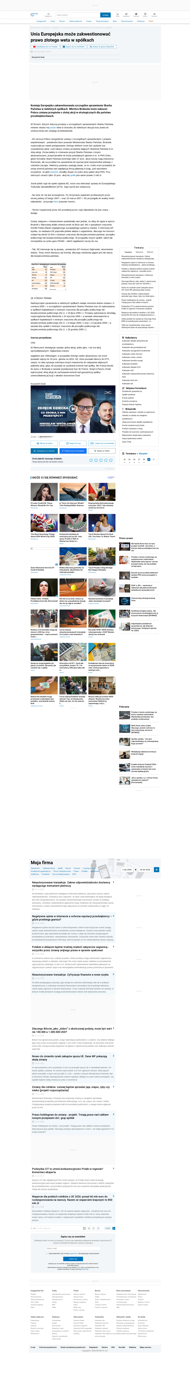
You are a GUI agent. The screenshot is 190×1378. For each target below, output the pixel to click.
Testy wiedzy (56, 1339)
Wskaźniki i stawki (123, 1317)
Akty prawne (78, 1317)
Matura (54, 1333)
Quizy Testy (126, 442)
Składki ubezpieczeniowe (125, 1326)
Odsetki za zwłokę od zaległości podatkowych (134, 417)
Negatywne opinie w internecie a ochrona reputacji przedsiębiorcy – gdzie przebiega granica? (137, 264)
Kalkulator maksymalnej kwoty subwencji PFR (138, 375)
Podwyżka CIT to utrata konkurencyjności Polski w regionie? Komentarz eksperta (137, 307)
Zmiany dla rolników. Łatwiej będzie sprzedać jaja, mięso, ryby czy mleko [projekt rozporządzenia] (138, 295)
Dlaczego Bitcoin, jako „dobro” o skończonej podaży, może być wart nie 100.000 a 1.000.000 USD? (138, 282)
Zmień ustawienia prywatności (72, 1347)
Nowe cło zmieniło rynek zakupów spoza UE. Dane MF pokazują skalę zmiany (137, 289)
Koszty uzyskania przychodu (133, 425)
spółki (73, 175)
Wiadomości (142, 1294)
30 (154, 459)
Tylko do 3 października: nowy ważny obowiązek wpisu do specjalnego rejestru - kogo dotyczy (138, 326)
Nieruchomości (127, 21)
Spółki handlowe (128, 395)
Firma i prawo (126, 538)
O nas (33, 1347)
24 (125, 459)
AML (118, 1307)
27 (139, 459)
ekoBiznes (35, 874)
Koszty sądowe (128, 398)
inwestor (54, 172)
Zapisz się (73, 1259)
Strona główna (36, 27)
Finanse (77, 868)
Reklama (132, 1347)
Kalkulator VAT (128, 370)
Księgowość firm (37, 1291)
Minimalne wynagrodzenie (125, 1323)
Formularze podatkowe (146, 1331)
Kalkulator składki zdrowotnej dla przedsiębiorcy (135, 342)
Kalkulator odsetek (101, 1328)
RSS (113, 1347)
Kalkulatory (131, 337)
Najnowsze (139, 252)
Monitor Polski (78, 1323)
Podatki (85, 871)
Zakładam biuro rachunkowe (126, 1294)
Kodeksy (76, 1333)
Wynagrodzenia (57, 1297)
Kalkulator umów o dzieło (132, 357)
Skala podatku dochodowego (126, 1333)
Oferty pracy (142, 1336)
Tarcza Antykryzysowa (60, 874)
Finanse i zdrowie (101, 1307)
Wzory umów (142, 1328)
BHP (53, 1305)
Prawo (88, 21)
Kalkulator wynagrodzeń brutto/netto (136, 351)
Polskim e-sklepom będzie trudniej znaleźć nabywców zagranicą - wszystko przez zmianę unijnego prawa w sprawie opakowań (138, 270)
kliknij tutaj (85, 1269)
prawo (53, 127)
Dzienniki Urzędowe (80, 1326)
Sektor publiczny (75, 21)
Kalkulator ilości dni (129, 380)
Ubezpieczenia (57, 1299)
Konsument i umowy (81, 1299)
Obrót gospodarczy (37, 1299)
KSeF (151, 21)
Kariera (105, 1347)
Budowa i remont (144, 1302)
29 (149, 459)
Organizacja (35, 1320)
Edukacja (140, 21)
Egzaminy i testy (57, 1328)
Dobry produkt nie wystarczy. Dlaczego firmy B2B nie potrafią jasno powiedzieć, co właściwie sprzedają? (138, 320)
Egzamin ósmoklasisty (60, 1336)
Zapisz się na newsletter (104, 443)
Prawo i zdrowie (79, 1310)
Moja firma (46, 27)
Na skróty (141, 1317)
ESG (74, 874)
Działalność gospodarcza (132, 391)
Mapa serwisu (145, 1347)
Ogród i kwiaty (143, 1305)
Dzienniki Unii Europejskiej (83, 1328)
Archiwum (141, 1323)
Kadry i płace (35, 1331)
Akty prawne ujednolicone (82, 1331)
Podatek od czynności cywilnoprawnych (137, 432)
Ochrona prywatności (48, 1347)
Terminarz (131, 453)
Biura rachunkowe (123, 1291)
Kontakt (122, 1347)
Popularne (128, 252)
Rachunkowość (36, 1297)
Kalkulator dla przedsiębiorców (134, 347)
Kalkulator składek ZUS (131, 367)
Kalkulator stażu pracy (102, 1331)
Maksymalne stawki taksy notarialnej (136, 435)
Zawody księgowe (37, 1305)
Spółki (60, 868)
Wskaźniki (130, 408)
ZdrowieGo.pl (142, 1320)
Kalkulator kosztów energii (132, 361)
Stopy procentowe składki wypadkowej (137, 422)
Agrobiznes (94, 871)
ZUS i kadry (35, 1302)
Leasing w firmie (89, 868)
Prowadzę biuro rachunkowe (126, 1297)
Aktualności (56, 27)
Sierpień (143, 453)
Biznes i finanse (100, 1294)
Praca (76, 1305)
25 (129, 459)
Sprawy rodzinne (79, 1294)
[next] (113, 1228)
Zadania (33, 1326)
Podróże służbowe (122, 1328)
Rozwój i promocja (37, 1328)
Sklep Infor (77, 1307)
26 (134, 459)
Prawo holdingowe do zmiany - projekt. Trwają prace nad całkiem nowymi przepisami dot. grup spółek (136, 301)
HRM (54, 1307)
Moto (115, 21)
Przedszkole (56, 1320)
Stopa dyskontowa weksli (132, 438)
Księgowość (41, 21)
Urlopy (54, 1302)
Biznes (62, 21)
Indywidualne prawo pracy (61, 1294)
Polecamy (124, 706)
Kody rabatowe (143, 1326)
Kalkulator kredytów (130, 364)
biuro (56, 201)
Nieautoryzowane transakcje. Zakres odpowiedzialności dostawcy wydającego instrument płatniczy (137, 257)
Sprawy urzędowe (80, 1302)
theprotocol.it (142, 1333)
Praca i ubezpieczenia (62, 871)
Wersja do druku (46, 443)
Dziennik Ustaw (79, 1320)
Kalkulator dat (127, 384)
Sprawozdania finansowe (125, 1305)
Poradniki (45, 874)
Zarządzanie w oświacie (60, 1331)
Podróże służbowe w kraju (132, 429)
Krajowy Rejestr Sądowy (131, 404)
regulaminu (73, 1253)
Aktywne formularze (136, 388)
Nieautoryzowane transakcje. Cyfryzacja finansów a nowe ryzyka (137, 276)
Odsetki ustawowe (122, 1331)
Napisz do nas (75, 443)
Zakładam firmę (49, 868)
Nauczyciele (56, 1326)
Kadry (53, 21)
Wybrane (150, 252)
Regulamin (93, 1347)
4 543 (107, 1228)
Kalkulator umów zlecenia (132, 354)
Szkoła (54, 1323)
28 (144, 459)
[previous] (84, 1228)
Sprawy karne (78, 1297)
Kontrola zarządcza (129, 401)
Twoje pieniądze (102, 21)
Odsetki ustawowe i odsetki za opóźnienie (138, 412)
